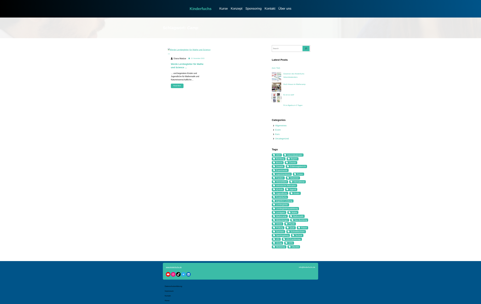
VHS (290, 243)
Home (167, 300)
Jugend (292, 189)
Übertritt (295, 247)
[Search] (306, 48)
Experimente (281, 170)
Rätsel (304, 228)
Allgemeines (281, 125)
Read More (177, 86)
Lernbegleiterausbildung (287, 209)
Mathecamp (281, 216)
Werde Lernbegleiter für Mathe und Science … (187, 66)
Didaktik (279, 166)
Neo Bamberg (300, 220)
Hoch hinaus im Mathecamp (294, 84)
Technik (298, 235)
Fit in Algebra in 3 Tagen (293, 105)
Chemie (292, 163)
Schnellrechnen (298, 232)
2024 (278, 155)
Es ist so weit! (288, 95)
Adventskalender (294, 155)
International (299, 182)
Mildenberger (282, 220)
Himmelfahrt (281, 182)
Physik (292, 224)
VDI (277, 239)
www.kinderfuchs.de (174, 267)
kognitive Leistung (284, 201)
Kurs (277, 134)
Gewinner (294, 178)
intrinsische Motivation (286, 185)
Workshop (280, 247)
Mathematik (298, 216)
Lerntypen (280, 212)
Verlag (279, 243)
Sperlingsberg (282, 235)
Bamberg (280, 159)
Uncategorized (282, 138)
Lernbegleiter (282, 205)
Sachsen (280, 232)
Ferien (300, 174)
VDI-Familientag (293, 239)
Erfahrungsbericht (298, 166)
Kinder (296, 193)
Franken (279, 178)
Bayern (294, 159)
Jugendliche (281, 193)
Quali (292, 228)
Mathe (294, 212)
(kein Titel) (276, 68)
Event (278, 130)
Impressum (169, 291)
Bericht (279, 163)
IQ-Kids (279, 189)
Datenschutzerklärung (173, 286)
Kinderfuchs (201, 9)
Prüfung (279, 228)
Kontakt (168, 296)
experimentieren (283, 174)
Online (279, 224)
